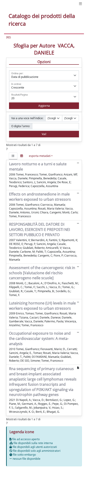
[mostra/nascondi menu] (80, 3)
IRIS (8, 37)
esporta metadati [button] (40, 156)
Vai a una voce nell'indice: (27, 118)
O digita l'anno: (20, 126)
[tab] (13, 155)
